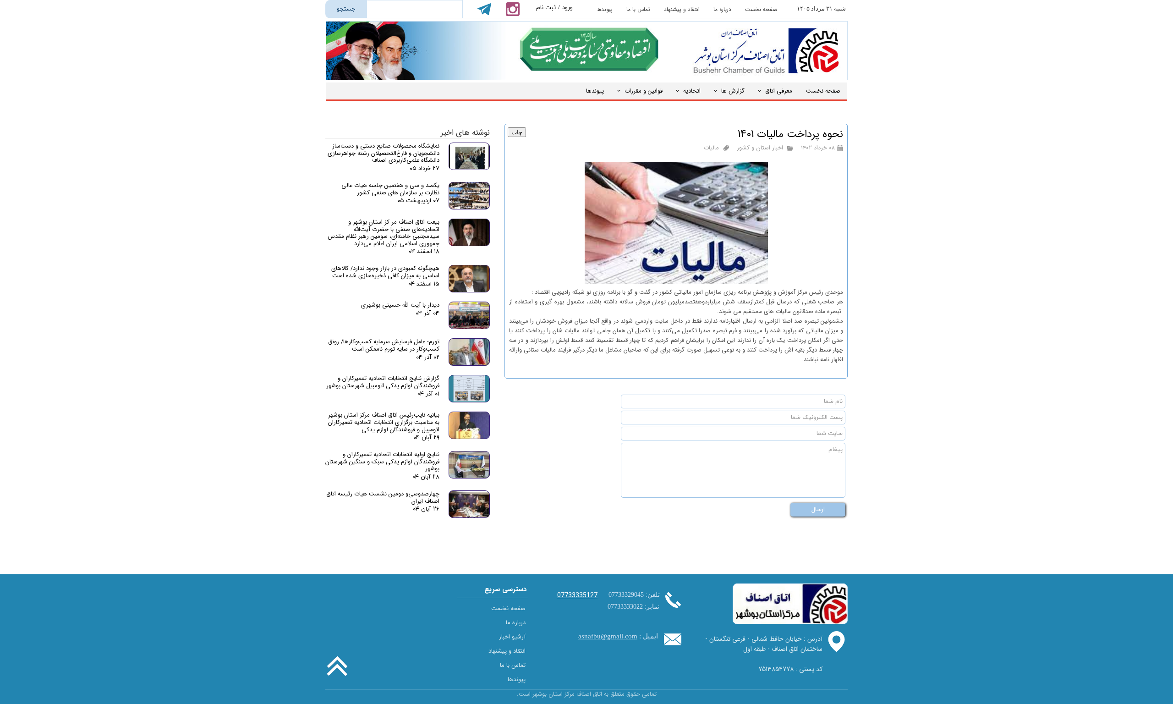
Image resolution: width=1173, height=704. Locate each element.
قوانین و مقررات (644, 91)
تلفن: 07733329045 (634, 594)
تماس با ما (638, 9)
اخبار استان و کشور (760, 148)
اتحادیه (692, 91)
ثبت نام (546, 8)
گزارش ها (733, 91)
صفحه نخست (761, 9)
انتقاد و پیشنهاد (682, 9)
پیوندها (604, 9)
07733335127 (577, 595)
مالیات (711, 148)
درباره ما (722, 9)
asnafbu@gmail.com (607, 636)
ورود (567, 8)
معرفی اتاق (778, 91)
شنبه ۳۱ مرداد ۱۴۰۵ (821, 8)
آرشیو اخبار (512, 637)
